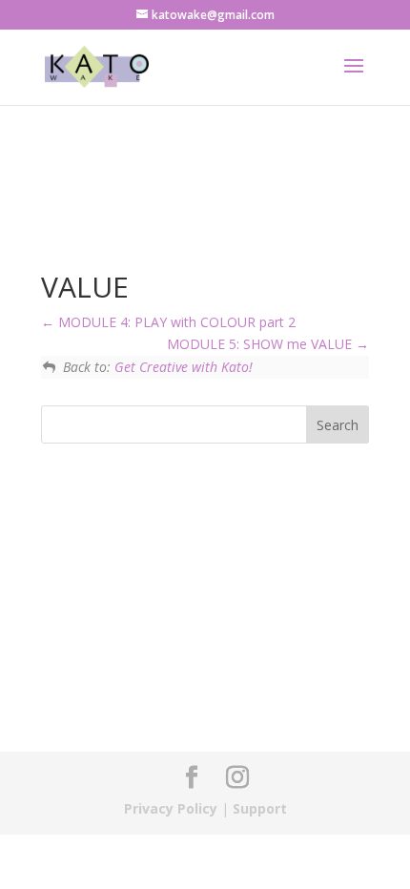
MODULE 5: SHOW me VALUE (261, 344)
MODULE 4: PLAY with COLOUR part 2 (175, 322)
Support (260, 808)
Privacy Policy (170, 808)
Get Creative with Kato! (183, 367)
